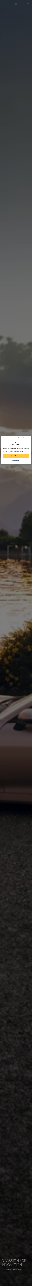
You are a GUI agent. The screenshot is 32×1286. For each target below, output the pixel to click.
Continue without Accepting (24, 437)
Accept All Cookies (16, 456)
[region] (16, 450)
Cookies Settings (16, 460)
